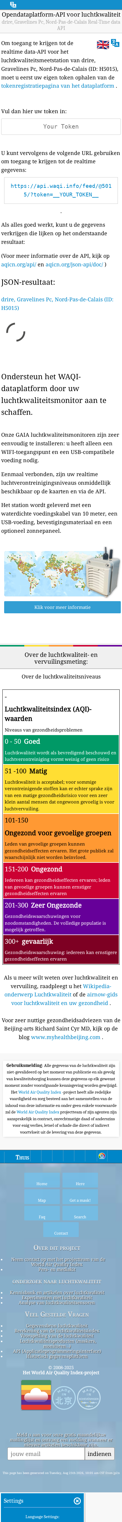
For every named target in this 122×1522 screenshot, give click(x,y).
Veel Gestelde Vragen (57, 1314)
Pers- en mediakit (57, 1269)
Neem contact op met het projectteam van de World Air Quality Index (58, 1261)
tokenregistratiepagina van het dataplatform (57, 85)
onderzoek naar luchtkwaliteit (56, 1281)
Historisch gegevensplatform (57, 1356)
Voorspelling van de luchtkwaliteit (57, 1336)
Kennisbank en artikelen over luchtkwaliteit (57, 1292)
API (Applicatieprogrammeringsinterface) (57, 1351)
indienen (99, 1453)
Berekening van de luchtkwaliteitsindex (57, 1331)
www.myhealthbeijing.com (65, 1037)
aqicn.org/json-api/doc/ (74, 264)
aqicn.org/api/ (18, 264)
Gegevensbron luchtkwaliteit (57, 1326)
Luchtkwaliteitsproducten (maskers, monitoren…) (58, 1343)
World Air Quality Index (40, 1092)
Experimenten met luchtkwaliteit (57, 1297)
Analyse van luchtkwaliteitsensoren (57, 1302)
